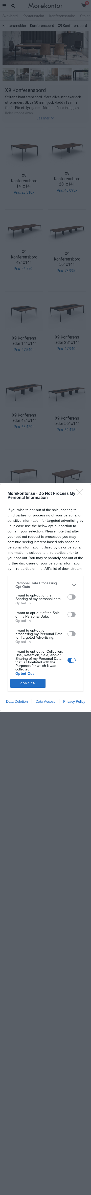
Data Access (45, 701)
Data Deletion (17, 701)
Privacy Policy (74, 701)
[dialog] (45, 597)
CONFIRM (28, 683)
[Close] (81, 494)
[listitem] (45, 584)
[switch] (71, 597)
